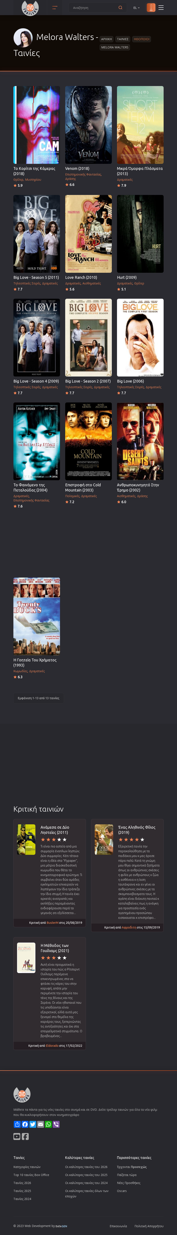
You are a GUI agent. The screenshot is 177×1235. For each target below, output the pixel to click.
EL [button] (135, 8)
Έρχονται (132, 1167)
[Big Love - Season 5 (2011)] (36, 234)
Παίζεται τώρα (126, 1175)
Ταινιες (123, 39)
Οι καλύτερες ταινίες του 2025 (86, 1175)
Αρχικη (106, 39)
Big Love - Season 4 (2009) (36, 381)
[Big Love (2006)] (140, 338)
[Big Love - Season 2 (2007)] (88, 338)
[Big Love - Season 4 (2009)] (36, 338)
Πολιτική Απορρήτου (149, 1226)
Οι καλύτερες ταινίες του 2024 (86, 1183)
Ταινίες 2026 (22, 1183)
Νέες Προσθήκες (128, 1183)
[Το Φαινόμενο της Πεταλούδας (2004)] (36, 441)
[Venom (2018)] (88, 125)
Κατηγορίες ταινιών (27, 1167)
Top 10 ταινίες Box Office (31, 1175)
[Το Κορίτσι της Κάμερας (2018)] (36, 125)
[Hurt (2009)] (140, 234)
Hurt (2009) (127, 277)
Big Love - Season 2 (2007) (88, 381)
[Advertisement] (88, 541)
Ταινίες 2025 (22, 1191)
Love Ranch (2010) (81, 277)
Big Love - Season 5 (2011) (36, 277)
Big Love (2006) (130, 381)
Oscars (122, 1191)
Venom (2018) (77, 168)
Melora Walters (114, 47)
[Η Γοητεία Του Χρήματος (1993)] (36, 616)
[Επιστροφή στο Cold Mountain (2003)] (88, 441)
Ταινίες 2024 (22, 1199)
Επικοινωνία (118, 1226)
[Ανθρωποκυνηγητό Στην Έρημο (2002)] (140, 441)
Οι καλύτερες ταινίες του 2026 (86, 1167)
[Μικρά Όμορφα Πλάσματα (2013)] (140, 125)
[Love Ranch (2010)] (88, 234)
